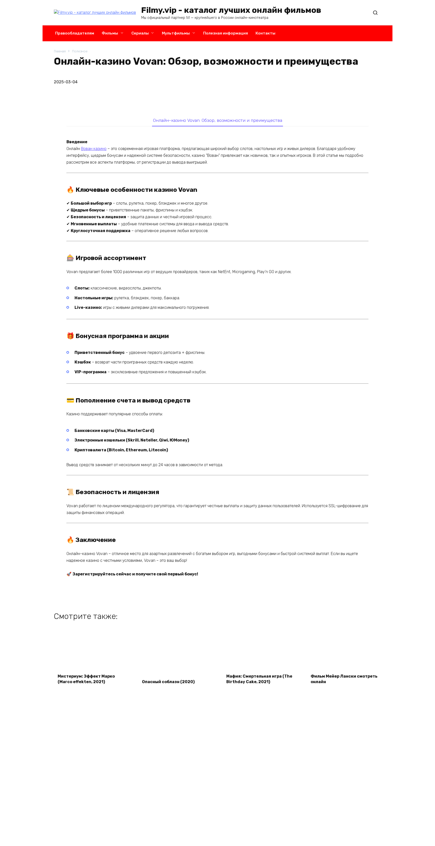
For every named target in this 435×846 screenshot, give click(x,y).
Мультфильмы (176, 33)
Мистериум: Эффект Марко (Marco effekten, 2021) (86, 679)
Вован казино (93, 148)
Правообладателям (74, 33)
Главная (60, 51)
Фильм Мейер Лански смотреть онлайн (344, 679)
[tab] (217, 120)
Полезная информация (225, 33)
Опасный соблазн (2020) (168, 681)
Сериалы (140, 33)
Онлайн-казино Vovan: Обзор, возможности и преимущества (217, 120)
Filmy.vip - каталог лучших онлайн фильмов (231, 10)
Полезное (80, 51)
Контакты (265, 33)
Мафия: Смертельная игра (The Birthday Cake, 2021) (259, 679)
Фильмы (110, 33)
